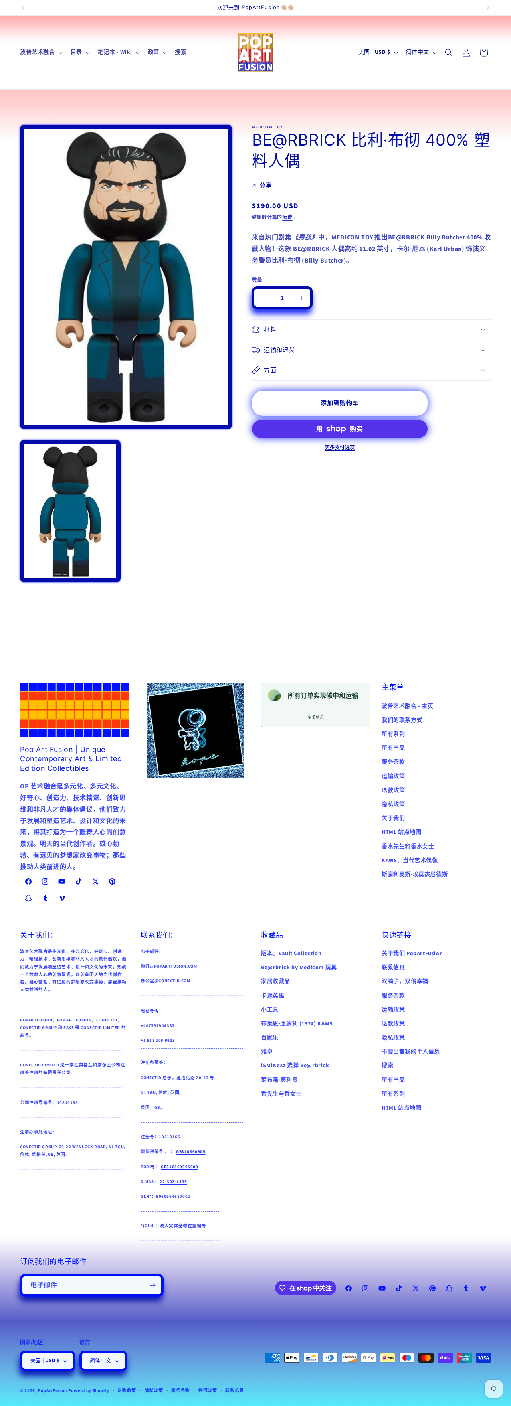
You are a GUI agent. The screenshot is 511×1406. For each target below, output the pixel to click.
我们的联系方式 (402, 720)
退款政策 (393, 790)
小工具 (270, 1010)
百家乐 (270, 1038)
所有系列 (393, 734)
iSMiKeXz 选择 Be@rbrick (295, 1066)
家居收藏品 (275, 981)
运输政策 (393, 776)
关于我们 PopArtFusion (412, 954)
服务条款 (393, 762)
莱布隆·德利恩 (279, 1080)
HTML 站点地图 (401, 832)
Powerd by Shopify (88, 1391)
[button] (40, 52)
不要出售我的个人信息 (411, 1052)
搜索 (387, 1066)
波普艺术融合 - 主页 (408, 706)
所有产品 (393, 748)
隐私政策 (393, 804)
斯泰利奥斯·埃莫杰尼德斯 (415, 875)
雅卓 (267, 1052)
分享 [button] (265, 186)
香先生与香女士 (281, 1094)
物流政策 (207, 1390)
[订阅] (152, 1285)
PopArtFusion (52, 1391)
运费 (287, 217)
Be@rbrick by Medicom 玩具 (299, 968)
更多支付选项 (340, 447)
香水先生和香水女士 (408, 846)
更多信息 (316, 717)
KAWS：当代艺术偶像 (410, 861)
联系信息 (393, 968)
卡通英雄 (272, 995)
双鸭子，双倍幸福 (405, 981)
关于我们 (393, 818)
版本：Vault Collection (291, 954)
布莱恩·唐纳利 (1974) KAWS (297, 1024)
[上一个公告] (23, 7)
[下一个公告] (488, 7)
